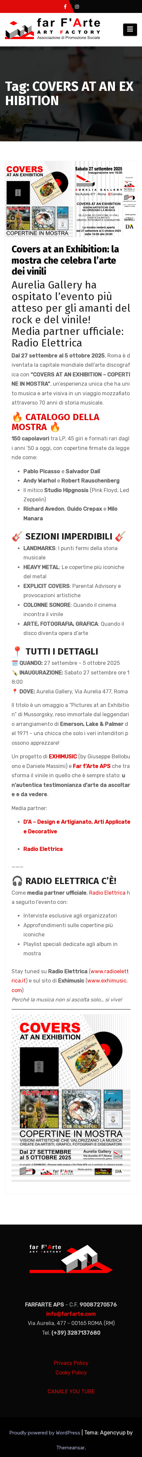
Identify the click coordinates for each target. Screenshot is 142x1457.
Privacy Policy (71, 1363)
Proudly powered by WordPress (45, 1433)
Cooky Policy (71, 1372)
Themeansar (70, 1448)
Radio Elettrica (43, 849)
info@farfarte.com (71, 1314)
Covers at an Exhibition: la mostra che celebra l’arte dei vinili (65, 260)
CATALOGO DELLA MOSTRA (55, 422)
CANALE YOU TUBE (71, 1391)
